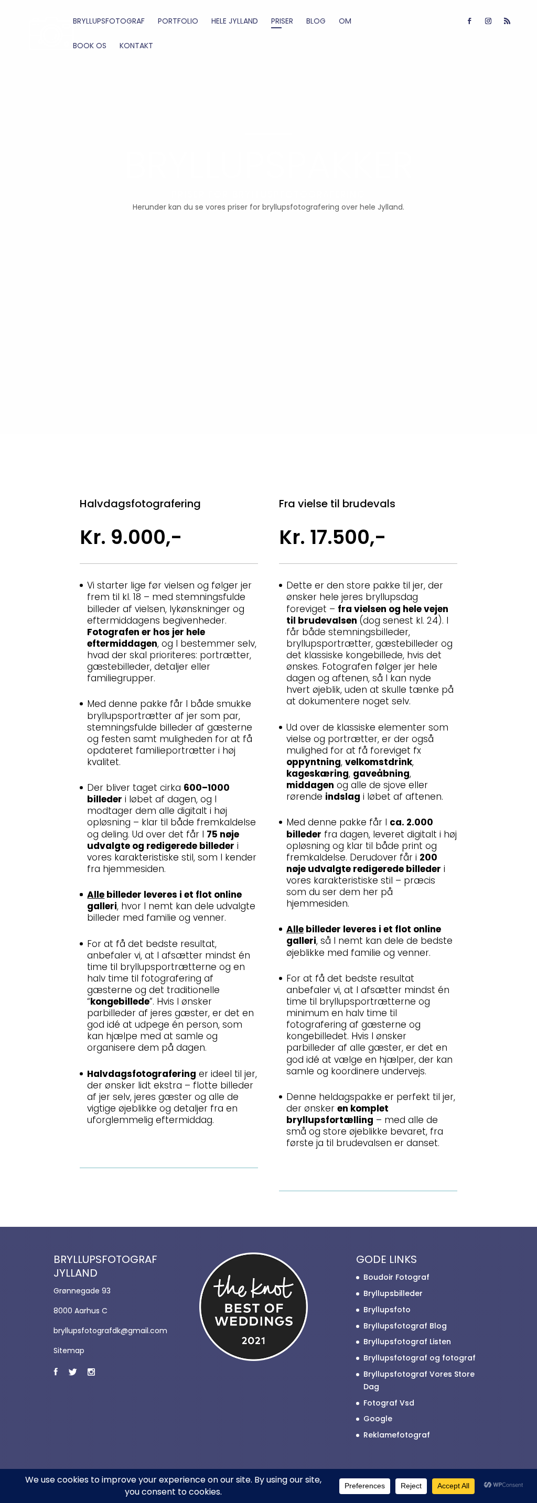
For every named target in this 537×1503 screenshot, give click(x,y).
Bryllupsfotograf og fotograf (419, 1358)
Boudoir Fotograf (396, 1277)
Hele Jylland (234, 21)
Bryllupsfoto (387, 1309)
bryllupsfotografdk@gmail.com (110, 1330)
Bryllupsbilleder (393, 1293)
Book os (89, 46)
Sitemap (68, 1350)
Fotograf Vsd (388, 1403)
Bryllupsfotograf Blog (405, 1326)
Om (345, 21)
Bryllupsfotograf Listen (407, 1341)
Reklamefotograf (396, 1435)
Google (377, 1418)
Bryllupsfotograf (109, 21)
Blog (316, 21)
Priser (282, 21)
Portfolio (178, 21)
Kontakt (136, 46)
